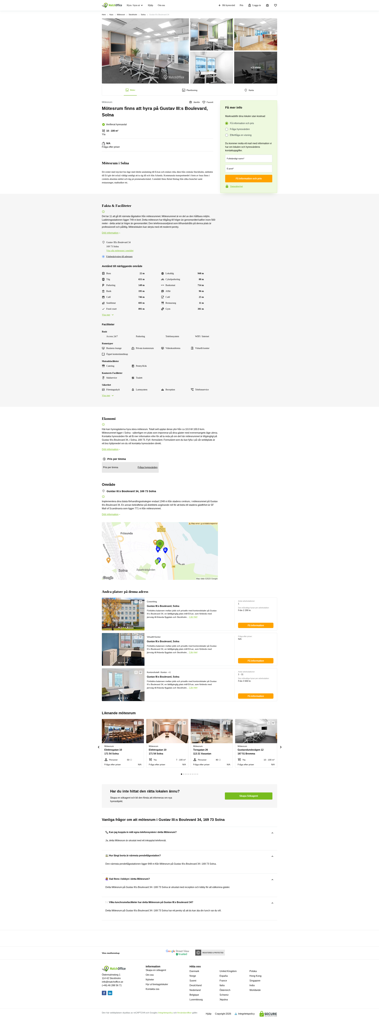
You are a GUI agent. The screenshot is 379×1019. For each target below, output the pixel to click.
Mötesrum (121, 15)
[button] (135, 602)
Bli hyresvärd (228, 5)
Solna (143, 15)
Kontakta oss (152, 989)
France (223, 980)
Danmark (194, 971)
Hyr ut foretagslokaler (157, 984)
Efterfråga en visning (241, 135)
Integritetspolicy (165, 1012)
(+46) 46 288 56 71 (112, 985)
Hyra (111, 15)
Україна (224, 999)
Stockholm (133, 15)
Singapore (254, 980)
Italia (222, 985)
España (224, 976)
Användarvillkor (184, 1012)
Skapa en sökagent (156, 970)
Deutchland (196, 985)
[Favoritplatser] (275, 5)
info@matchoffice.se (112, 982)
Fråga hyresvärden (240, 129)
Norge (193, 976)
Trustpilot (224, 199)
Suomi (193, 980)
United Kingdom (228, 971)
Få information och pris (242, 123)
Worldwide (255, 990)
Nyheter (150, 979)
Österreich (225, 990)
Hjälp (150, 5)
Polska (253, 971)
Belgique (194, 995)
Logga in (256, 5)
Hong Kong (255, 976)
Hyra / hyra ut (133, 5)
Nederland (195, 990)
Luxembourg (196, 999)
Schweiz (224, 995)
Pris (241, 5)
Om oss (161, 5)
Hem (104, 15)
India (252, 985)
